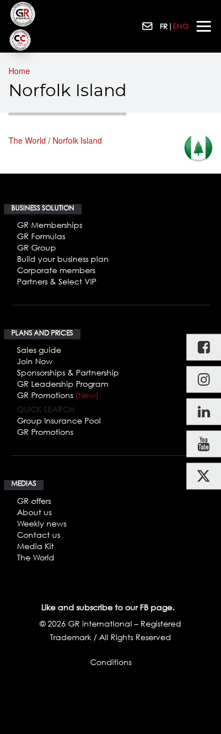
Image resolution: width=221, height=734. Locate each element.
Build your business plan (63, 259)
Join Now (35, 361)
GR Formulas (41, 236)
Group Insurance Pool (59, 420)
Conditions (110, 662)
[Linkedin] (203, 412)
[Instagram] (203, 379)
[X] (203, 476)
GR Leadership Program (62, 383)
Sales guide (39, 350)
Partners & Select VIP (56, 281)
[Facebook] (203, 347)
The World (27, 140)
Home (19, 70)
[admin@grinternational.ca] (148, 26)
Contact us (38, 534)
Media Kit (35, 546)
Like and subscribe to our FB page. (108, 607)
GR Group (36, 247)
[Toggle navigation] (204, 26)
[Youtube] (203, 444)
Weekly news (41, 523)
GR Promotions (58, 395)
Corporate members (56, 270)
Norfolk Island (77, 140)
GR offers (34, 501)
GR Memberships (49, 225)
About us (34, 512)
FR (164, 26)
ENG (181, 26)
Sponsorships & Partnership (68, 372)
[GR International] (22, 14)
